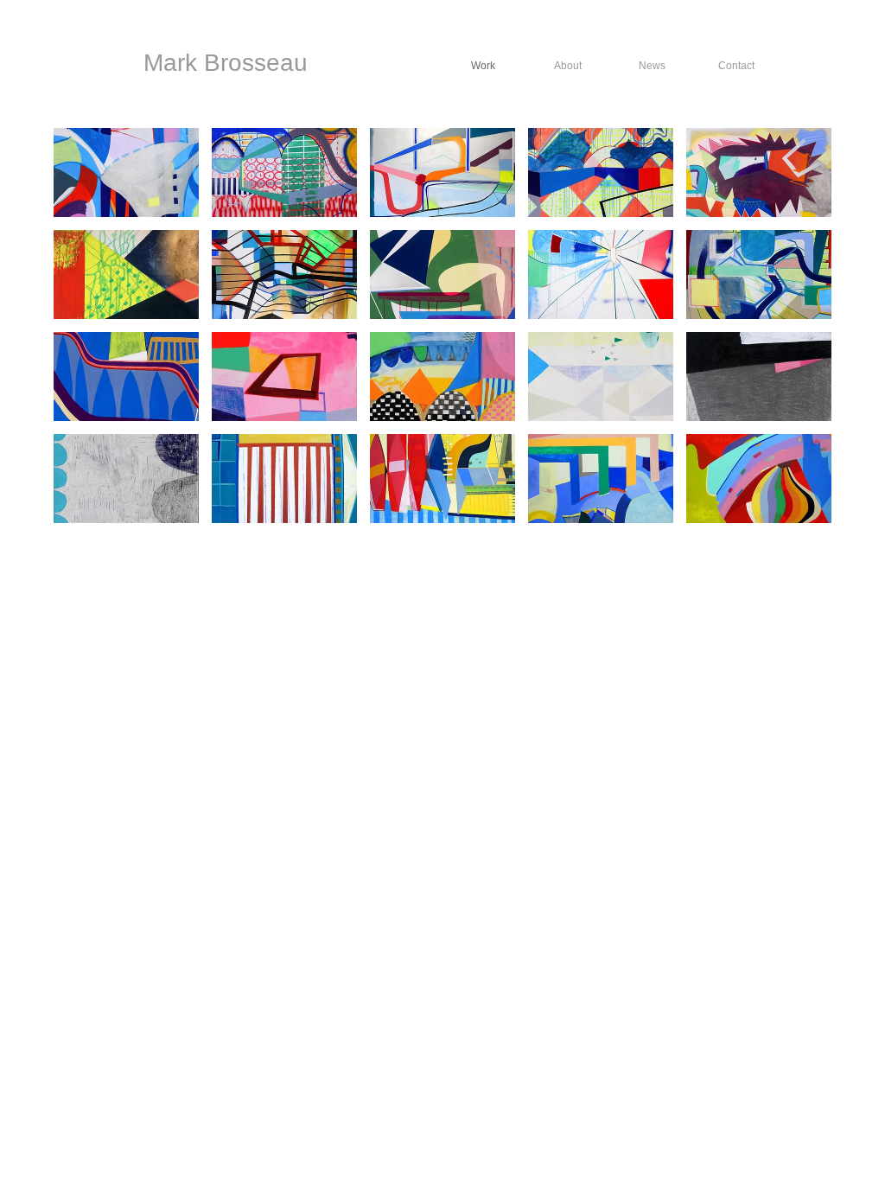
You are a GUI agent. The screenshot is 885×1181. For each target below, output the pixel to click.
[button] (126, 172)
